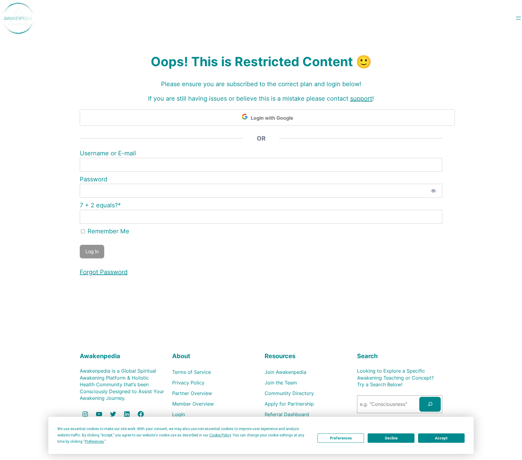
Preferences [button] (94, 441)
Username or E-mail (108, 153)
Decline (391, 438)
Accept (441, 438)
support (361, 98)
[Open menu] (518, 18)
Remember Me (107, 231)
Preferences (341, 438)
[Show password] (433, 191)
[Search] (430, 404)
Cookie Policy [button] (220, 435)
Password (93, 179)
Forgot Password (103, 272)
